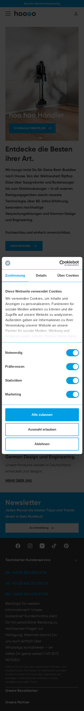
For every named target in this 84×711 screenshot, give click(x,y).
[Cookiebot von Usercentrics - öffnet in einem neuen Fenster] (60, 263)
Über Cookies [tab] (68, 275)
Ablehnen (42, 444)
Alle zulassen (42, 414)
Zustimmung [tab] (15, 275)
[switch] (72, 366)
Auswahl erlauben (42, 429)
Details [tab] (41, 275)
